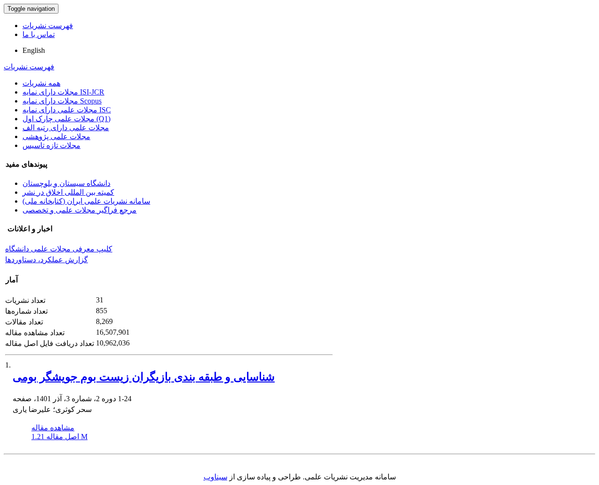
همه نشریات (41, 83)
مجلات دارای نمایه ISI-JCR (63, 92)
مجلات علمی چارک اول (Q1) (66, 119)
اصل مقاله (59, 437)
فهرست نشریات (47, 25)
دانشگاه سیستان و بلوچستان (66, 183)
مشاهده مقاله (52, 428)
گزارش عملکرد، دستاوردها (46, 260)
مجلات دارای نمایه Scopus (62, 101)
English (33, 50)
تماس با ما (38, 34)
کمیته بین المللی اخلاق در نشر (68, 192)
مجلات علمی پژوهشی (56, 136)
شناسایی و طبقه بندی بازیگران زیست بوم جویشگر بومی (144, 377)
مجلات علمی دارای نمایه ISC (66, 110)
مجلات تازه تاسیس (51, 145)
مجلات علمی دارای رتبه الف (65, 128)
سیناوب (215, 477)
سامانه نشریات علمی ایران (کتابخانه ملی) (86, 201)
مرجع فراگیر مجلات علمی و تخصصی (79, 210)
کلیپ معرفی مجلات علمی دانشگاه (58, 249)
